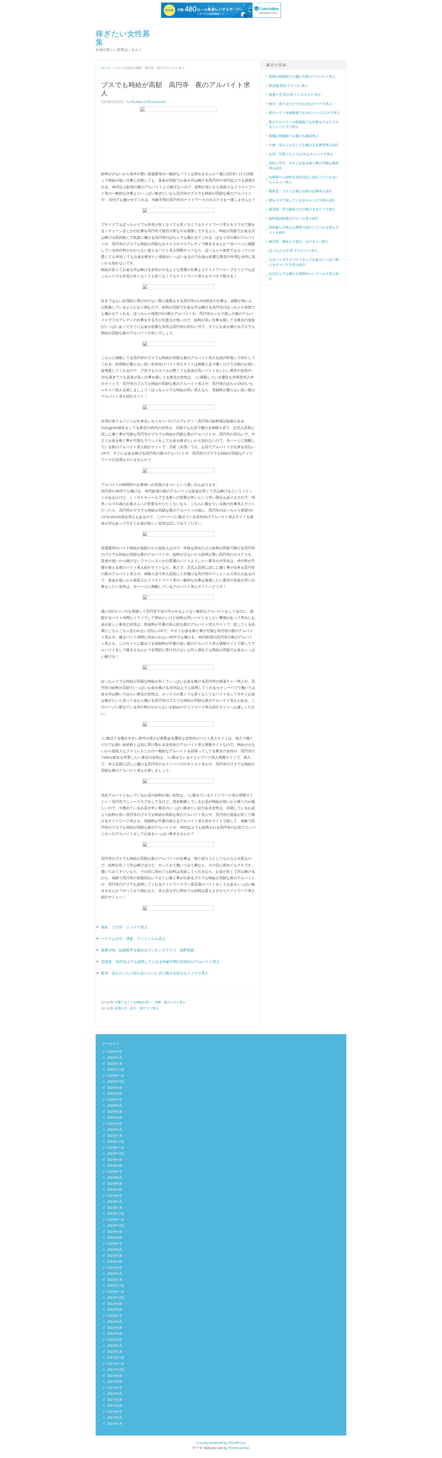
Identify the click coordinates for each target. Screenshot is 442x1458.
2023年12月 (115, 1213)
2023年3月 (114, 1267)
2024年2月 (114, 1201)
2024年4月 (114, 1189)
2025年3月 (114, 1123)
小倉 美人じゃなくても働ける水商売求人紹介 (304, 144)
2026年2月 (114, 1057)
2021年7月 (114, 1387)
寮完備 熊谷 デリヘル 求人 (288, 85)
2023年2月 (114, 1273)
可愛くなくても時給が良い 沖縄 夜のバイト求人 (150, 1002)
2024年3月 (114, 1195)
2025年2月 (114, 1129)
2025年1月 (114, 1135)
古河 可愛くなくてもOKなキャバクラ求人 (301, 154)
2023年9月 (114, 1231)
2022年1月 (114, 1351)
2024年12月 (115, 1141)
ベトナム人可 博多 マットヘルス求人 (133, 938)
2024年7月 (114, 1171)
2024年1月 (114, 1207)
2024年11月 (115, 1147)
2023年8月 (114, 1237)
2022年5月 (114, 1327)
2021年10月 (115, 1369)
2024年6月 (114, 1177)
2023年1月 (114, 1279)
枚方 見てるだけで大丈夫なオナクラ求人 (300, 103)
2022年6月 (114, 1321)
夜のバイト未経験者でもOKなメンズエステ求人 (304, 112)
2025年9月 (114, 1087)
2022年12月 (115, 1285)
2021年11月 (115, 1363)
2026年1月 (114, 1063)
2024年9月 (114, 1159)
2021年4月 (114, 1405)
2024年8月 (114, 1165)
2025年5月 (114, 1111)
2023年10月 (115, 1225)
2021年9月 (114, 1375)
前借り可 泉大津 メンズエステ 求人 (295, 94)
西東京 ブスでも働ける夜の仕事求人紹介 (300, 191)
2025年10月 (115, 1081)
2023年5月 (114, 1255)
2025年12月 (115, 1069)
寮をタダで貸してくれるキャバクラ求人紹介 (302, 200)
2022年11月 (115, 1291)
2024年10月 (115, 1153)
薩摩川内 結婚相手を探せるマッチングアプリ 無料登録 (147, 950)
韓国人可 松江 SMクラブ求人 (137, 1008)
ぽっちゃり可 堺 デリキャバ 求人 (293, 250)
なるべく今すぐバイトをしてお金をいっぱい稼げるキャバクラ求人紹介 (304, 262)
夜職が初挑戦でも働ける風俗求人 (294, 136)
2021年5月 (114, 1399)
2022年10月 (115, 1297)
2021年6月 (114, 1393)
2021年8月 (114, 1381)
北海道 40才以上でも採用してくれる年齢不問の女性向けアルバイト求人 (160, 961)
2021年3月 (114, 1411)
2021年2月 (114, 1417)
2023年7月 (114, 1243)
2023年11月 (115, 1219)
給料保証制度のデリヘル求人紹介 (294, 218)
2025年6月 (114, 1105)
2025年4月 (114, 1117)
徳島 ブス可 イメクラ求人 (124, 927)
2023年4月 (114, 1261)
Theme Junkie (238, 1447)
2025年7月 (114, 1099)
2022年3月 (114, 1339)
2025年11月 (115, 1075)
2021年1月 (114, 1423)
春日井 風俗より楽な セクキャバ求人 (299, 241)
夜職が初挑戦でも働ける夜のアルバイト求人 (302, 76)
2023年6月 (114, 1249)
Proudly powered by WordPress (221, 1442)
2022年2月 (114, 1345)
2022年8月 (114, 1309)
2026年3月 (114, 1051)
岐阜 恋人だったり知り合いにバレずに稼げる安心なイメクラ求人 (154, 973)
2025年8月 (114, 1093)
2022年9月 (114, 1303)
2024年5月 (114, 1183)
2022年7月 (114, 1315)
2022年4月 (114, 1333)
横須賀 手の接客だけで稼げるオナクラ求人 (302, 209)
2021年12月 (115, 1357)
